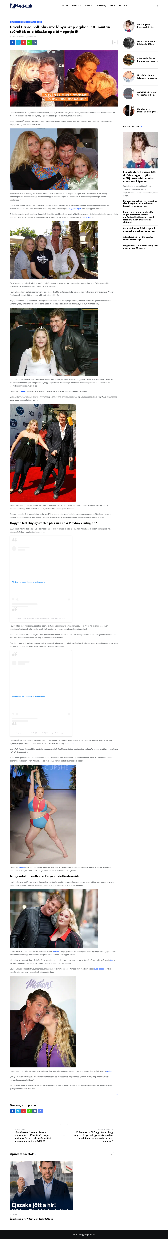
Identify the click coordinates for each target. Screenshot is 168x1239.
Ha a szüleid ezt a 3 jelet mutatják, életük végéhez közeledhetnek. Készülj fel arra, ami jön (140, 203)
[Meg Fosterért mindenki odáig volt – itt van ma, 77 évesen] (129, 110)
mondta (70, 743)
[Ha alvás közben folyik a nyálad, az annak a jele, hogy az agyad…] (129, 77)
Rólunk (122, 6)
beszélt (23, 391)
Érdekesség (101, 6)
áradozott (110, 1071)
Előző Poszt (22, 1129)
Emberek (88, 6)
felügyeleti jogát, (74, 209)
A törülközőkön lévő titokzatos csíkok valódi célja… (147, 95)
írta (111, 960)
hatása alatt (86, 217)
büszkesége (99, 969)
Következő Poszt (104, 1129)
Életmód (75, 6)
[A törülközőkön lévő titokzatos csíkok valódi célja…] (129, 93)
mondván (56, 951)
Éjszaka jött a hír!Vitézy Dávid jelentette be (31, 1219)
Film (111, 6)
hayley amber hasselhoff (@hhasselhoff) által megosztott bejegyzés (40, 618)
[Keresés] (157, 5)
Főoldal (65, 6)
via (117, 1094)
